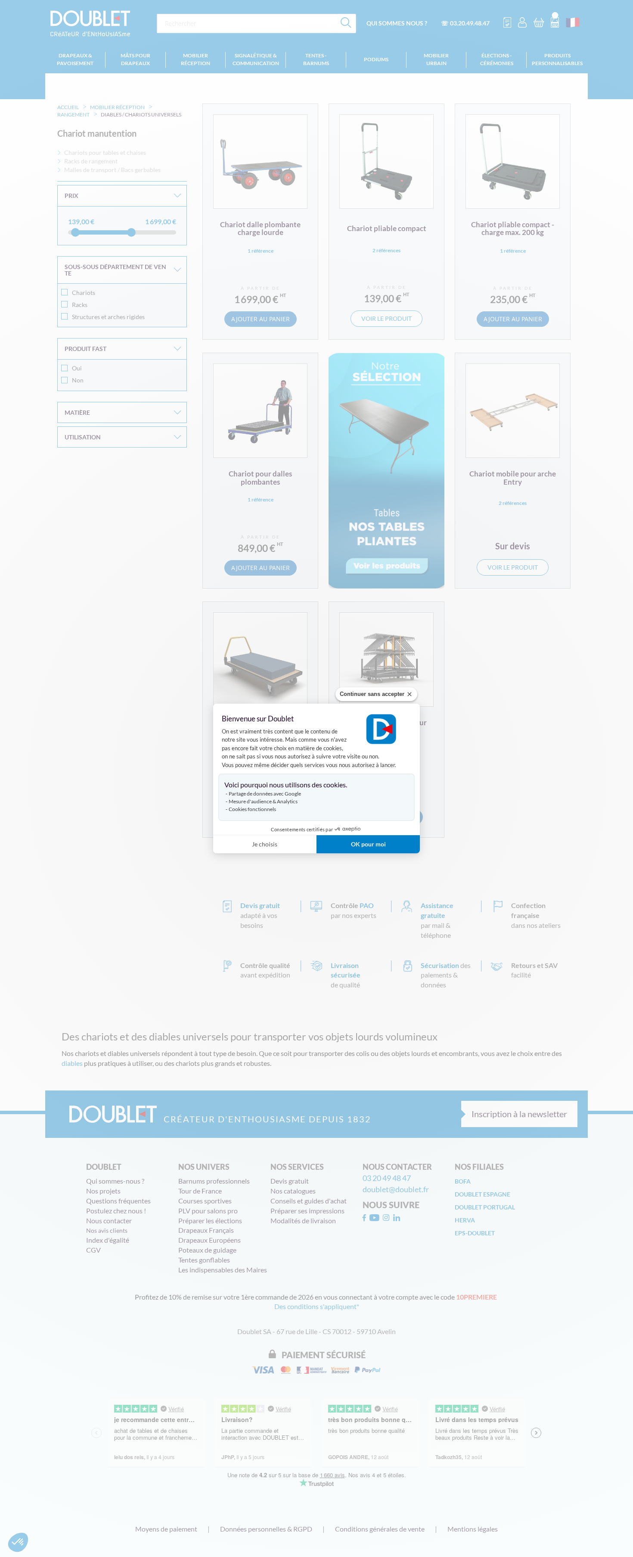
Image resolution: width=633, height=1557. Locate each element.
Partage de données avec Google (265, 793)
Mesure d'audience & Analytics (263, 801)
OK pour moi (368, 844)
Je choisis (264, 844)
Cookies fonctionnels (252, 809)
